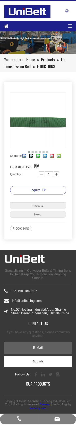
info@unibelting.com (27, 300)
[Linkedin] (43, 374)
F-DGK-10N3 (21, 228)
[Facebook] (36, 374)
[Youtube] (58, 374)
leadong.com (38, 408)
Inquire (36, 190)
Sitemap (45, 404)
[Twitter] (51, 374)
